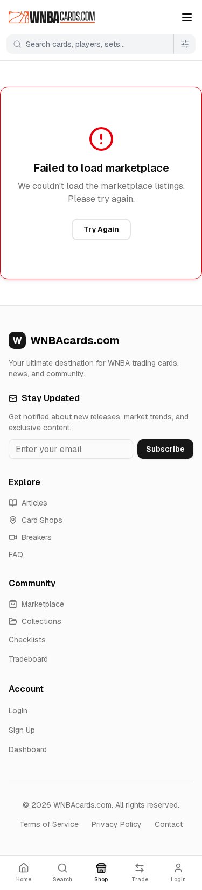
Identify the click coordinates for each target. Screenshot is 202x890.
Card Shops (42, 520)
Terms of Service (49, 824)
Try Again (101, 229)
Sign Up (22, 730)
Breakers (37, 537)
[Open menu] (186, 17)
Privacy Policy (117, 824)
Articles (34, 503)
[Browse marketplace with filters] (184, 44)
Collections (41, 621)
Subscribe (165, 449)
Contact (169, 824)
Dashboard (28, 749)
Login (18, 711)
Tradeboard (28, 659)
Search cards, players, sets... (75, 44)
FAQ (16, 554)
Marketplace (43, 604)
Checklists (27, 639)
